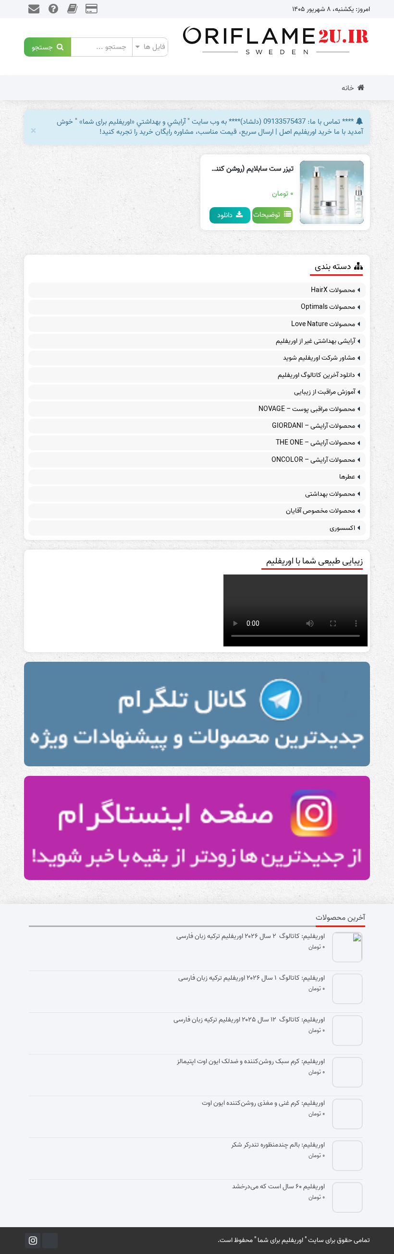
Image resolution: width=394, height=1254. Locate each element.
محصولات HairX (333, 290)
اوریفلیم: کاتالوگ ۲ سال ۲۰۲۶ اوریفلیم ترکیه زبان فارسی (250, 936)
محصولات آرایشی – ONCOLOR (313, 460)
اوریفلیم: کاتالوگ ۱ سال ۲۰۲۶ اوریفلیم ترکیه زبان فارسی (251, 978)
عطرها (347, 476)
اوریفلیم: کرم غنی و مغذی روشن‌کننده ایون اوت (263, 1103)
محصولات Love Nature (323, 324)
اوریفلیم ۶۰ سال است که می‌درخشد (278, 1187)
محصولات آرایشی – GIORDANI (313, 426)
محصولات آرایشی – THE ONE (315, 442)
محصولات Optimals (328, 307)
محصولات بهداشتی (330, 494)
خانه (348, 88)
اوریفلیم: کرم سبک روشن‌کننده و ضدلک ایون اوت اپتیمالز (251, 1061)
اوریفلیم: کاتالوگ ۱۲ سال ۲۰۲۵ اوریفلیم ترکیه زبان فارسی (249, 1020)
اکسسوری (342, 528)
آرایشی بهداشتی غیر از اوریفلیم (315, 341)
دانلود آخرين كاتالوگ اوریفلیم (316, 375)
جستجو (44, 46)
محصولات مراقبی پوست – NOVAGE (307, 409)
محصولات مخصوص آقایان (320, 510)
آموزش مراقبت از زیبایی (324, 392)
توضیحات (268, 215)
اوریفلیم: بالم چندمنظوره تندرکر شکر (278, 1145)
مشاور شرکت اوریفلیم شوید (319, 357)
